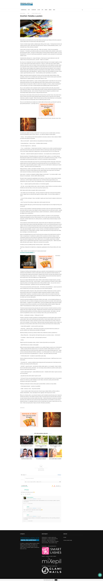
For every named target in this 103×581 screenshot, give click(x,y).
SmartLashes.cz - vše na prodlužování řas (49, 546)
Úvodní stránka (22, 13)
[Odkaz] (37, 481)
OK (56, 579)
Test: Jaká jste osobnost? (41, 458)
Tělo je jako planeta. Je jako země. (55, 446)
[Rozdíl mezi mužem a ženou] (26, 453)
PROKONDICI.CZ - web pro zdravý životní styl (50, 538)
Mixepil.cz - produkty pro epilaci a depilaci (49, 556)
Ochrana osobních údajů (67, 540)
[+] (40, 481)
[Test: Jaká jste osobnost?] (41, 453)
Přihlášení (59, 474)
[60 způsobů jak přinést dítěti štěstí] (41, 440)
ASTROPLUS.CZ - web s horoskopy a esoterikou (50, 541)
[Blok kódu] (36, 481)
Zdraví (46, 9)
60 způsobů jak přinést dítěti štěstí (41, 446)
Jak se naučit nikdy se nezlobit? (55, 458)
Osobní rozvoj (23, 9)
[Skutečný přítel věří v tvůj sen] (26, 440)
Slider (28, 13)
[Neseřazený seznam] (33, 481)
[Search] (82, 9)
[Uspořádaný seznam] (31, 481)
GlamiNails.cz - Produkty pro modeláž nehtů (49, 566)
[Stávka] (30, 481)
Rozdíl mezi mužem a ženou (26, 458)
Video (54, 9)
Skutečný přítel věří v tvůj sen (26, 445)
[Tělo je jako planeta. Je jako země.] (55, 440)
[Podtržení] (28, 481)
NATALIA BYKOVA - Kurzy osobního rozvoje (49, 542)
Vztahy (38, 9)
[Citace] (34, 481)
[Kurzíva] (27, 481)
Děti (42, 9)
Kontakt (64, 537)
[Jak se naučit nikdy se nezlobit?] (55, 453)
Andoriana (34, 498)
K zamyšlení (33, 9)
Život (29, 9)
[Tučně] (25, 481)
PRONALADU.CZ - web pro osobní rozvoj (49, 537)
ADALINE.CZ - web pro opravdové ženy (48, 540)
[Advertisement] (63, 4)
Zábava (50, 9)
